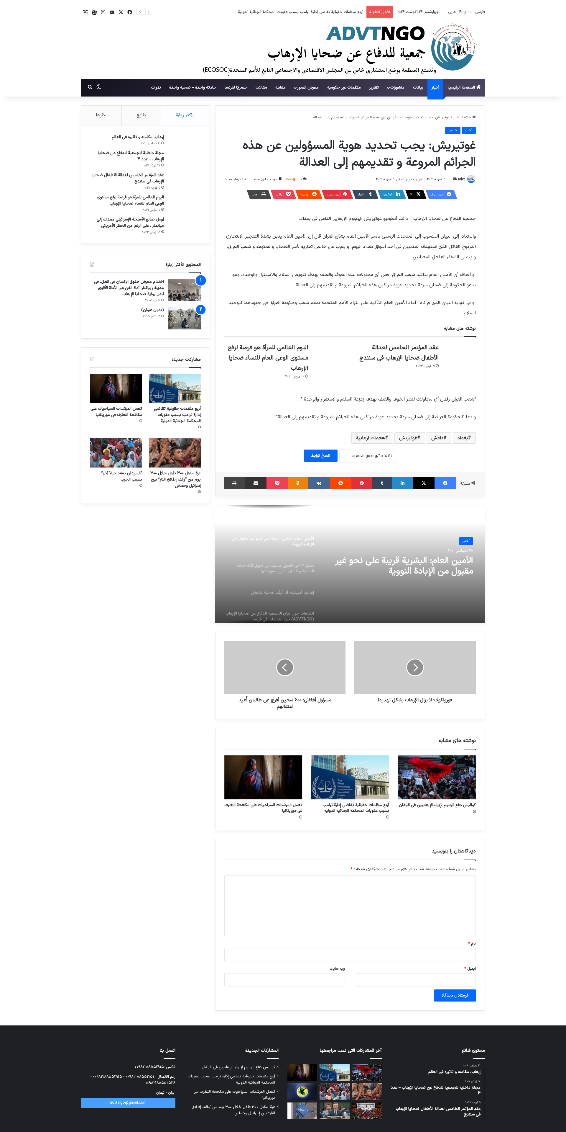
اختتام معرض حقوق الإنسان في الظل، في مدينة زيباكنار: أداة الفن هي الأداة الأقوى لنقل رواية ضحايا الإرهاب (129, 288)
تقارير (374, 87)
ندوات (156, 87)
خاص (452, 130)
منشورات (397, 87)
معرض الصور (308, 87)
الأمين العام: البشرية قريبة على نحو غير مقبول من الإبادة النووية (404, 566)
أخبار (435, 87)
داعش (437, 438)
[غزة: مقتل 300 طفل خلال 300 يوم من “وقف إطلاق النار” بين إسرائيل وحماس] (175, 452)
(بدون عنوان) (152, 310)
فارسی (479, 12)
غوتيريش (408, 438)
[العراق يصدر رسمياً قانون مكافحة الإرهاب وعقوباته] (302, 1091)
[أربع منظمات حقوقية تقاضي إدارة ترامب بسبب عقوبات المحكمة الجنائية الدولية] (350, 777)
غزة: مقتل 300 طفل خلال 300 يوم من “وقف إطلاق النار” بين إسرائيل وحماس (175, 479)
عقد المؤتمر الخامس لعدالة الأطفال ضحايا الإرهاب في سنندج (128, 178)
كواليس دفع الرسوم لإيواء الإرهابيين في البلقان (437, 805)
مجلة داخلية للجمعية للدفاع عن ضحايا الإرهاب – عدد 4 (131, 156)
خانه (468, 117)
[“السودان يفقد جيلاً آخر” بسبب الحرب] (116, 452)
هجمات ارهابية (370, 438)
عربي (451, 12)
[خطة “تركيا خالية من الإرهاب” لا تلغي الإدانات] (367, 1110)
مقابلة (280, 87)
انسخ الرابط (320, 456)
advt (461, 179)
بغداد (463, 438)
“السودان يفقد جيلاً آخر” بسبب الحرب (121, 476)
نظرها (101, 115)
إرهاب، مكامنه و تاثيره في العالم (138, 137)
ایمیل (470, 969)
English (465, 12)
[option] (350, 564)
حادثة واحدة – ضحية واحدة (192, 87)
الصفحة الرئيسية (461, 87)
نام (472, 944)
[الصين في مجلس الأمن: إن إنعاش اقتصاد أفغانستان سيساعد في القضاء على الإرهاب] (334, 1110)
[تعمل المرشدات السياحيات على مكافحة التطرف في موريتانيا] (263, 777)
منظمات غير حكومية (344, 87)
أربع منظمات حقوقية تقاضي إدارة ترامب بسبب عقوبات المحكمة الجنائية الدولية (356, 808)
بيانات (418, 87)
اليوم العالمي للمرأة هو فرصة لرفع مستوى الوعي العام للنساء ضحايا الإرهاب (268, 358)
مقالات (261, 87)
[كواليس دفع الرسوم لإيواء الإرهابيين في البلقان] (437, 777)
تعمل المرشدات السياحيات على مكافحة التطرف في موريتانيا (316, 12)
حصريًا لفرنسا (236, 87)
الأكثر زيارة (185, 115)
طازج (141, 115)
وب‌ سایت (337, 969)
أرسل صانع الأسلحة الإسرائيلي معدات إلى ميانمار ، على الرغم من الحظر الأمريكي (130, 222)
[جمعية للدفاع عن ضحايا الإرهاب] (331, 49)
